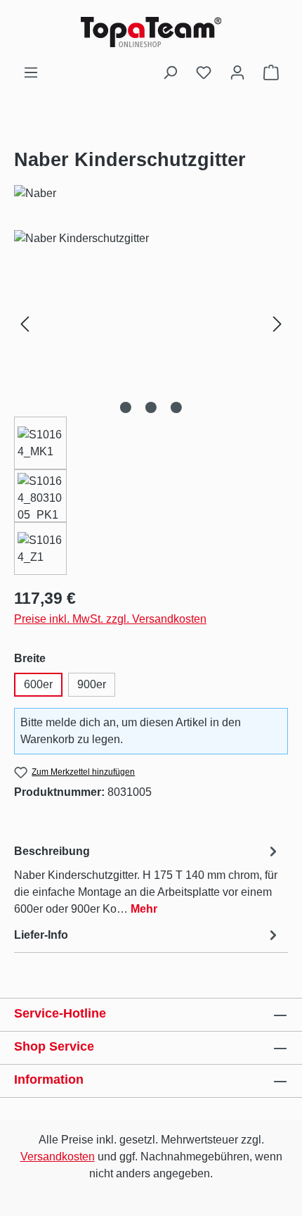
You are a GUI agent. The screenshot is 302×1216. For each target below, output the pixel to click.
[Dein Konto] (237, 72)
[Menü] (31, 72)
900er (91, 684)
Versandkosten (57, 1157)
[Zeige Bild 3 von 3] (176, 407)
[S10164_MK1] (151, 309)
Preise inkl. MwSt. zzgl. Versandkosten (110, 619)
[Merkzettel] (204, 72)
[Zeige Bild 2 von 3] (151, 407)
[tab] (147, 879)
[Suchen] (170, 72)
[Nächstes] (277, 323)
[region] (151, 402)
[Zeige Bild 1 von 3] (125, 407)
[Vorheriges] (24, 323)
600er (38, 684)
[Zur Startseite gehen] (151, 32)
